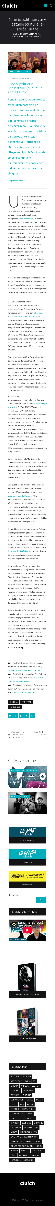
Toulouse (15, 707)
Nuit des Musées (28, 1132)
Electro (15, 1109)
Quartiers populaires (22, 1146)
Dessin (39, 1100)
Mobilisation (31, 1127)
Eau (22, 1104)
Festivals (27, 1114)
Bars (27, 1081)
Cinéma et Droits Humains (20, 496)
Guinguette (29, 1118)
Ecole (30, 1104)
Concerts (28, 1090)
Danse (30, 1100)
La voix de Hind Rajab (19, 551)
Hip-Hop (15, 1123)
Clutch (35, 1086)
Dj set (14, 1104)
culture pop (17, 1100)
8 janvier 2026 (18, 78)
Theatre (23, 1155)
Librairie (38, 1123)
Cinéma (14, 702)
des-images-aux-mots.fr (24, 692)
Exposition (28, 1109)
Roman (14, 1151)
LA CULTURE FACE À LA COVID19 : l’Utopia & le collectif (25, 779)
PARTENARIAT (31, 1137)
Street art (37, 1151)
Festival (26, 702)
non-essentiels (26, 218)
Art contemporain (21, 1076)
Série (13, 1155)
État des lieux (17, 771)
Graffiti (15, 1118)
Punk (38, 1141)
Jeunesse (26, 1123)
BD (34, 1081)
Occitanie (16, 1137)
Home (14, 34)
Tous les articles (28, 34)
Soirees (25, 1151)
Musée (14, 1132)
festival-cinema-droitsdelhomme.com (24, 670)
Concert (15, 1090)
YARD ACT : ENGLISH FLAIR (27, 801)
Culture (27, 1095)
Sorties (27, 71)
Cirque (24, 1086)
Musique (15, 797)
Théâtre (35, 1155)
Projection (14, 71)
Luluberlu (16, 1127)
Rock (39, 1146)
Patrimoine (16, 1141)
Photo (29, 1141)
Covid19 (15, 1095)
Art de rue (16, 1081)
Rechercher (14, 895)
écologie (28, 1160)
